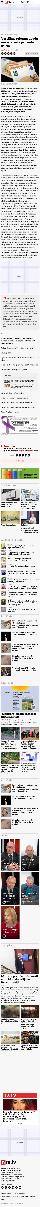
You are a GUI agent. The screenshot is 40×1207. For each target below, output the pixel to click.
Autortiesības (16, 1196)
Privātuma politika (21, 1193)
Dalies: (12, 455)
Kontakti (3, 1199)
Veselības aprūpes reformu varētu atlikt (10, 526)
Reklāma (9, 1193)
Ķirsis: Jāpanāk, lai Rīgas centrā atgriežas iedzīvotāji (20, 547)
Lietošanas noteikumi (6, 1196)
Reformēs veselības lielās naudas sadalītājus (9, 504)
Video (5, 835)
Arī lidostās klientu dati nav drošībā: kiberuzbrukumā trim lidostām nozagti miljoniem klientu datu (29, 1023)
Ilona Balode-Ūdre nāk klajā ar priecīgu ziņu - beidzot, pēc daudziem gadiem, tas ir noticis (25, 647)
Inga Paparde (5, 50)
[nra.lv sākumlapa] (9, 2)
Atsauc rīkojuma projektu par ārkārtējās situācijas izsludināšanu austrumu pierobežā (9, 745)
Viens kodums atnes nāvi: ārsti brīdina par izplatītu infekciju (23, 658)
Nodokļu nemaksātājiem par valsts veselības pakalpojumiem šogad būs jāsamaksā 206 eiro (30, 528)
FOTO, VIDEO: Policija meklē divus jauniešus (21, 610)
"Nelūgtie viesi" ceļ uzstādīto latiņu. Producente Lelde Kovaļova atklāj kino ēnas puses (22, 603)
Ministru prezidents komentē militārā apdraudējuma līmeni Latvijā (19, 979)
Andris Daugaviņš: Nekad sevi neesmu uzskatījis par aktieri (23, 581)
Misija (14, 1193)
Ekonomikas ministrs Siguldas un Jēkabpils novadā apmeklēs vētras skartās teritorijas (10, 769)
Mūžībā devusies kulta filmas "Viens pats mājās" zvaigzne (25, 633)
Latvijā (15, 35)
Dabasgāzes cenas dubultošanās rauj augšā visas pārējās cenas (28, 768)
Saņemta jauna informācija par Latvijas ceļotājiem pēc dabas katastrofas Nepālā (22, 381)
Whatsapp (30, 450)
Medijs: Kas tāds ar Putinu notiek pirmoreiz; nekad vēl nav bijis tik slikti (21, 573)
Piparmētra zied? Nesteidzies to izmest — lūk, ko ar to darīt (24, 669)
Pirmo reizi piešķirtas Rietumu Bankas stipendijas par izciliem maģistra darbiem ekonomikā (29, 745)
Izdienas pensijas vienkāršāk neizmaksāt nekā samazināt (19, 560)
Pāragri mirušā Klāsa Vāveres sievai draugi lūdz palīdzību (29, 1047)
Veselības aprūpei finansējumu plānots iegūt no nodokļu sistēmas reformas (29, 505)
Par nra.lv (3, 1193)
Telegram (21, 450)
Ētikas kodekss (25, 1196)
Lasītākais (6, 616)
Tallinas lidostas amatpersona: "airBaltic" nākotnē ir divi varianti (10, 1048)
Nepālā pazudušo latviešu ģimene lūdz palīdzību (9, 1021)
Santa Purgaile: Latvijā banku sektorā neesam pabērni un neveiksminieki (22, 587)
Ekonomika (8, 35)
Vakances (33, 1196)
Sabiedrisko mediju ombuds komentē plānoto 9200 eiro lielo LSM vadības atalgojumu (22, 594)
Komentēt (20, 461)
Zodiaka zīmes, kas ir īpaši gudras (21, 566)
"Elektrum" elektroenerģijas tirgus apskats (18, 715)
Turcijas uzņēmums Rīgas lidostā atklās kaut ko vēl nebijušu (20, 553)
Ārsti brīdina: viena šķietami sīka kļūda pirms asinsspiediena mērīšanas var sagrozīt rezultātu (22, 386)
